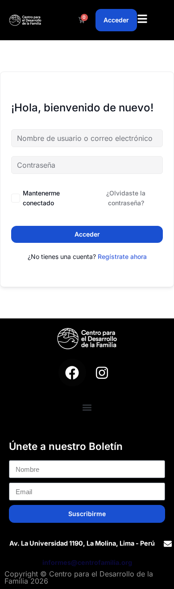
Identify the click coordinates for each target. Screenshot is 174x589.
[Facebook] (72, 372)
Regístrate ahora (122, 256)
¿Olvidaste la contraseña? (125, 198)
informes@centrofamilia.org (87, 562)
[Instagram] (102, 372)
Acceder (87, 234)
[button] (87, 407)
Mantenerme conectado (41, 198)
